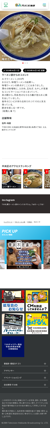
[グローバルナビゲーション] (44, 5)
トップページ (8, 222)
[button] (22, 63)
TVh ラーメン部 (20, 222)
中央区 (29, 222)
